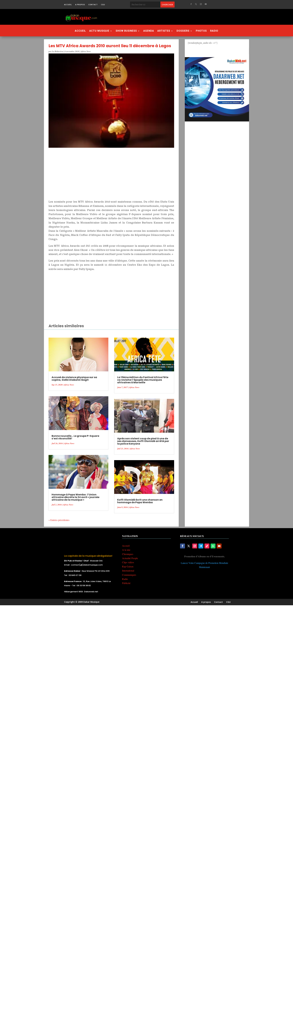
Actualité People (130, 558)
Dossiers (183, 31)
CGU (103, 5)
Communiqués (129, 574)
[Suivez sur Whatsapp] (213, 546)
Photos (201, 31)
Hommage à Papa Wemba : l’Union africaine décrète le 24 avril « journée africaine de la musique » (75, 497)
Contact (93, 5)
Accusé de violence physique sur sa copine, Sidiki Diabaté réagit (74, 379)
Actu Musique (99, 31)
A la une (126, 549)
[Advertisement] (163, 17)
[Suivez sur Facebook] (191, 4)
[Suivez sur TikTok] (206, 546)
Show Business (126, 31)
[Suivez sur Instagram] (201, 4)
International (128, 570)
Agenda (148, 31)
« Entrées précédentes (59, 520)
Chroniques (127, 554)
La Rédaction (57, 51)
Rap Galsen (127, 566)
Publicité (126, 583)
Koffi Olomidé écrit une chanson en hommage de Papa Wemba (140, 501)
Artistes (163, 31)
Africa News (86, 51)
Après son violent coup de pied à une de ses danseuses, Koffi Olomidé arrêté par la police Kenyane (143, 441)
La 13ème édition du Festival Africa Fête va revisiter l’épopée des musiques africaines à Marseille (142, 380)
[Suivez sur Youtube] (206, 4)
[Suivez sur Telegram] (200, 546)
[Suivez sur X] (196, 4)
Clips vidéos (128, 562)
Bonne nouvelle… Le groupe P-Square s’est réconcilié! (75, 437)
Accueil (68, 5)
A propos (80, 5)
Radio (214, 31)
